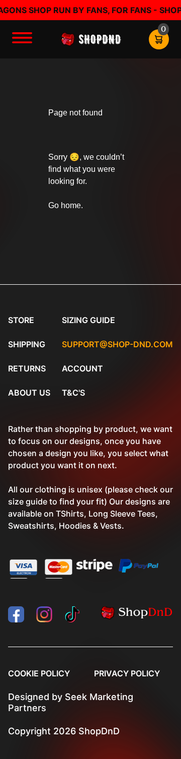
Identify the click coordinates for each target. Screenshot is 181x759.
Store (21, 320)
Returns (27, 368)
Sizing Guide (88, 320)
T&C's (73, 393)
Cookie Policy (39, 673)
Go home (64, 205)
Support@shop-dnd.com (117, 344)
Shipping (26, 344)
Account (82, 368)
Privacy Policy (127, 673)
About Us (29, 393)
